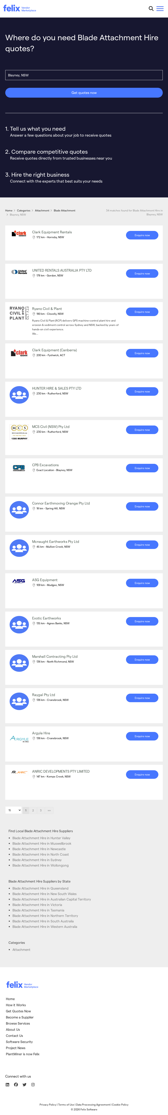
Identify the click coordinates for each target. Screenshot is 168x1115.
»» (49, 810)
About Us (13, 1029)
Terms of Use (66, 1104)
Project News (15, 1048)
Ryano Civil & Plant (47, 308)
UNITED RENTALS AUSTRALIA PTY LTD (62, 270)
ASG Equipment (45, 580)
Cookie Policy (120, 1104)
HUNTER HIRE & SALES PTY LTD (56, 388)
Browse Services (18, 1023)
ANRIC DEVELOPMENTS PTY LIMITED (61, 771)
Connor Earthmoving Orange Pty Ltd (61, 503)
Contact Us (14, 1036)
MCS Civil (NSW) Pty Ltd (51, 426)
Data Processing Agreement (93, 1104)
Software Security (19, 1042)
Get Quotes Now (18, 1011)
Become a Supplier (20, 1017)
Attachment (21, 949)
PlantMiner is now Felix (22, 1054)
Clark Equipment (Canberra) (54, 350)
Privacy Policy (48, 1104)
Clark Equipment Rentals (52, 232)
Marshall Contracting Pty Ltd (55, 656)
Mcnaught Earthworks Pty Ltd (55, 541)
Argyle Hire (41, 733)
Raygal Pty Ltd (43, 695)
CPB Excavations (45, 465)
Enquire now (142, 235)
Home (10, 999)
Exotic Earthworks (46, 618)
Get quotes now (84, 92)
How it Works (16, 1005)
